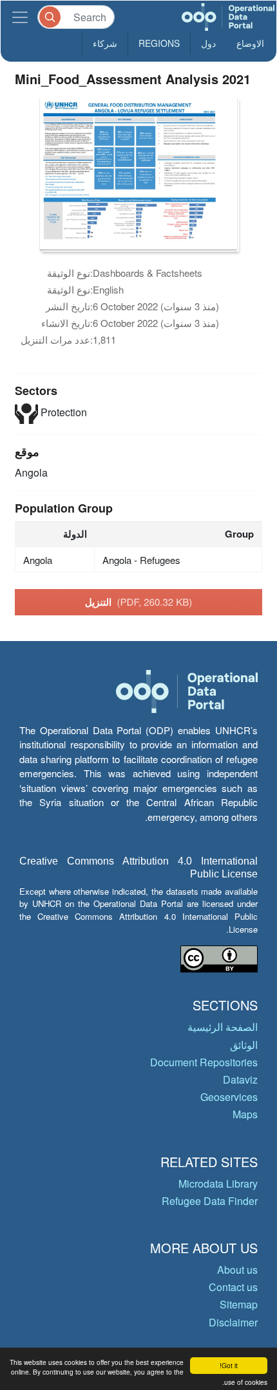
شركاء (105, 43)
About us (237, 1269)
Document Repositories (204, 1062)
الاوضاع (250, 43)
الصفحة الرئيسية (222, 1026)
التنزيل (139, 602)
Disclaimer (233, 1322)
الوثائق (244, 1044)
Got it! (229, 1365)
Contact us (233, 1287)
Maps (245, 1114)
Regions (159, 43)
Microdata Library (218, 1183)
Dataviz (240, 1079)
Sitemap (239, 1304)
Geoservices (229, 1096)
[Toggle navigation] (20, 17)
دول (208, 43)
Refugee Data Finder (210, 1200)
